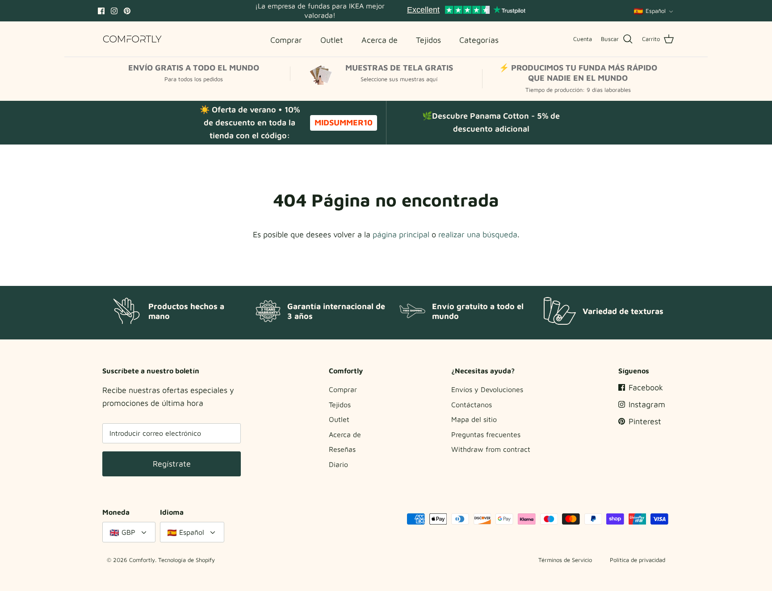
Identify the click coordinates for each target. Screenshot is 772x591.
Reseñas (342, 449)
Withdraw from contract (490, 449)
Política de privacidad (637, 559)
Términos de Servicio (565, 559)
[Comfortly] (132, 39)
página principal (401, 234)
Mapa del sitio (474, 419)
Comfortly (142, 559)
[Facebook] (101, 11)
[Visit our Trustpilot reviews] (466, 10)
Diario (338, 464)
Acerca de (345, 434)
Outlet (339, 419)
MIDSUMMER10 (344, 122)
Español (656, 10)
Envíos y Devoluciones (487, 389)
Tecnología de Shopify (186, 559)
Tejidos (340, 405)
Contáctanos (471, 405)
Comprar (343, 389)
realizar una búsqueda (477, 234)
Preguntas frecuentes (485, 434)
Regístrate (172, 463)
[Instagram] (114, 11)
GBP (128, 532)
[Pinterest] (127, 11)
